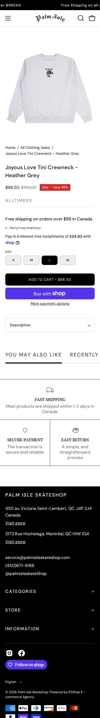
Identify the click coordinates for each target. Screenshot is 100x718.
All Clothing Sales (35, 147)
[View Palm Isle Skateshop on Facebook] (22, 653)
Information (22, 629)
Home (10, 147)
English (11, 682)
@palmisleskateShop (26, 573)
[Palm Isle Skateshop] (50, 18)
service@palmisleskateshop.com (37, 557)
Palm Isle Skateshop (33, 692)
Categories (20, 591)
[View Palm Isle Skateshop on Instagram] (9, 653)
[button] (80, 18)
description (20, 325)
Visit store (15, 523)
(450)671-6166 (19, 565)
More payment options (50, 303)
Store (13, 610)
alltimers (18, 200)
